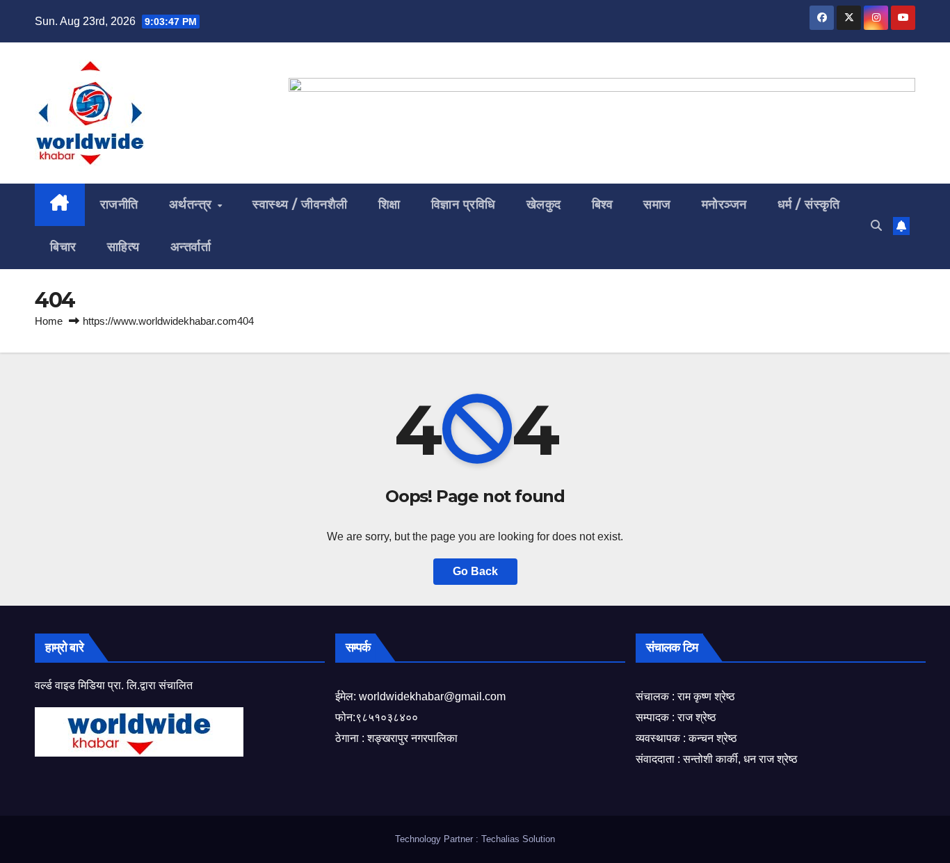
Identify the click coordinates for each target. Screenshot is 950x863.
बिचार (63, 247)
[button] (876, 226)
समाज (657, 204)
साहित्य (123, 247)
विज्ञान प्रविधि (463, 204)
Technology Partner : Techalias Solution (475, 839)
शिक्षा (389, 204)
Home (49, 321)
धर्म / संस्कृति (809, 204)
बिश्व (602, 204)
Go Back (475, 571)
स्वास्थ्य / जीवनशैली (300, 204)
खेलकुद (543, 204)
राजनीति (119, 204)
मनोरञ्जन (724, 204)
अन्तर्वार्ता (190, 247)
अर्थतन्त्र (192, 204)
